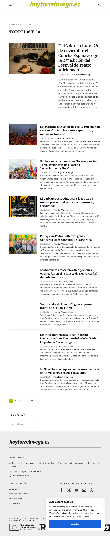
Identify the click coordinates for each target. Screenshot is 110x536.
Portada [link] (13, 24)
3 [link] (20, 401)
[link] (107, 528)
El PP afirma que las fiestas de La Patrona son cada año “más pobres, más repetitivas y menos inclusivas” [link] (70, 130)
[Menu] (11, 5)
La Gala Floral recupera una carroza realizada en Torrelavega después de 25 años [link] (70, 370)
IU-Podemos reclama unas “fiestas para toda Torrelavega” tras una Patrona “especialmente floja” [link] (69, 164)
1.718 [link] (31, 401)
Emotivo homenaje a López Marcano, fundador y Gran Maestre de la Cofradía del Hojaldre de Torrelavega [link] (68, 338)
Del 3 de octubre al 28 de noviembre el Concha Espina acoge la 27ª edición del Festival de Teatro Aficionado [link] (78, 57)
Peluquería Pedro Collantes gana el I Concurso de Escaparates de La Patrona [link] (66, 237)
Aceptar (75, 524)
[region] (75, 514)
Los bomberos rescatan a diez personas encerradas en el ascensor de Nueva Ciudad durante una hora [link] (68, 273)
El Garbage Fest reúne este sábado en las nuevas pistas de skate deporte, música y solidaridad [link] (67, 202)
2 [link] (15, 401)
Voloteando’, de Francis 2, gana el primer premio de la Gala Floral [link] (67, 305)
